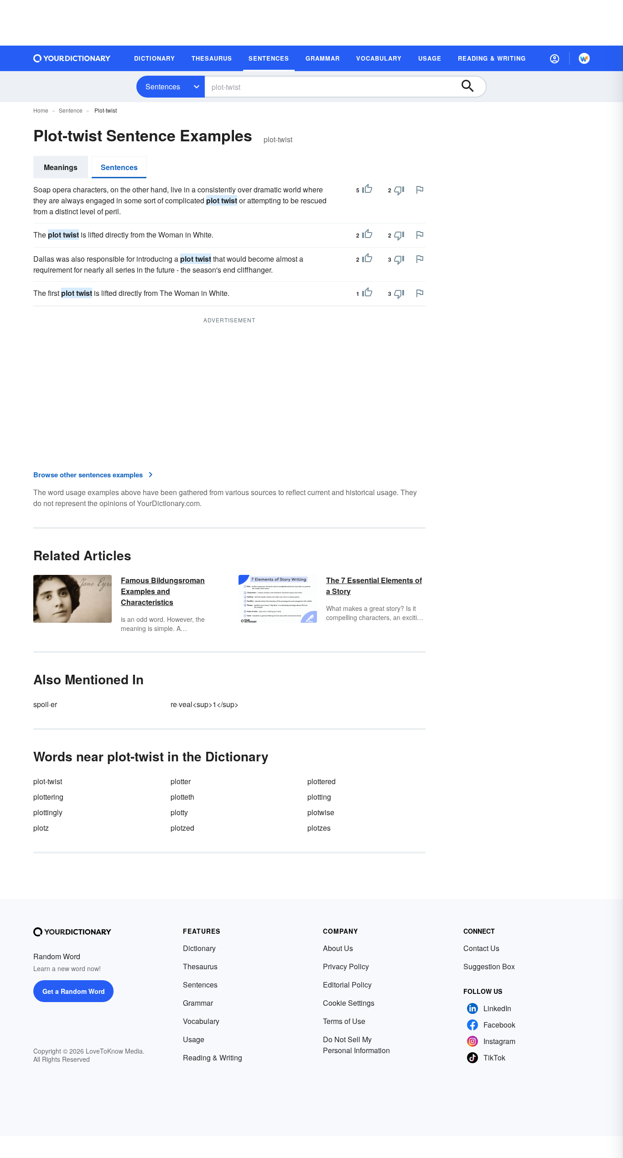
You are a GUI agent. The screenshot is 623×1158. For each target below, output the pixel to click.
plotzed (182, 827)
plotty (179, 812)
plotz (41, 827)
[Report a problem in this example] (419, 189)
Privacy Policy (346, 966)
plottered (321, 781)
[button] (554, 58)
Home (40, 110)
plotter (181, 781)
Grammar (198, 1003)
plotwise (320, 812)
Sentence (71, 110)
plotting (319, 796)
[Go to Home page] (72, 58)
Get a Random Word (73, 991)
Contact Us (481, 948)
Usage (193, 1039)
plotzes (319, 827)
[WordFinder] (584, 58)
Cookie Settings (348, 1003)
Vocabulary (201, 1021)
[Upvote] (367, 190)
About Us (338, 948)
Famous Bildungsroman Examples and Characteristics (163, 591)
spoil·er (45, 704)
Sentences (162, 86)
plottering (48, 796)
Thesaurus (200, 966)
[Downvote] (399, 190)
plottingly (47, 812)
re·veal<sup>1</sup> (205, 704)
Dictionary (199, 948)
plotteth (182, 796)
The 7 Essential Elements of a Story (374, 585)
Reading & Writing (212, 1057)
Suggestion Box (489, 966)
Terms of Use (344, 1021)
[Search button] (472, 87)
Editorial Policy (347, 984)
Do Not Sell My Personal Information (356, 1044)
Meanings (61, 167)
